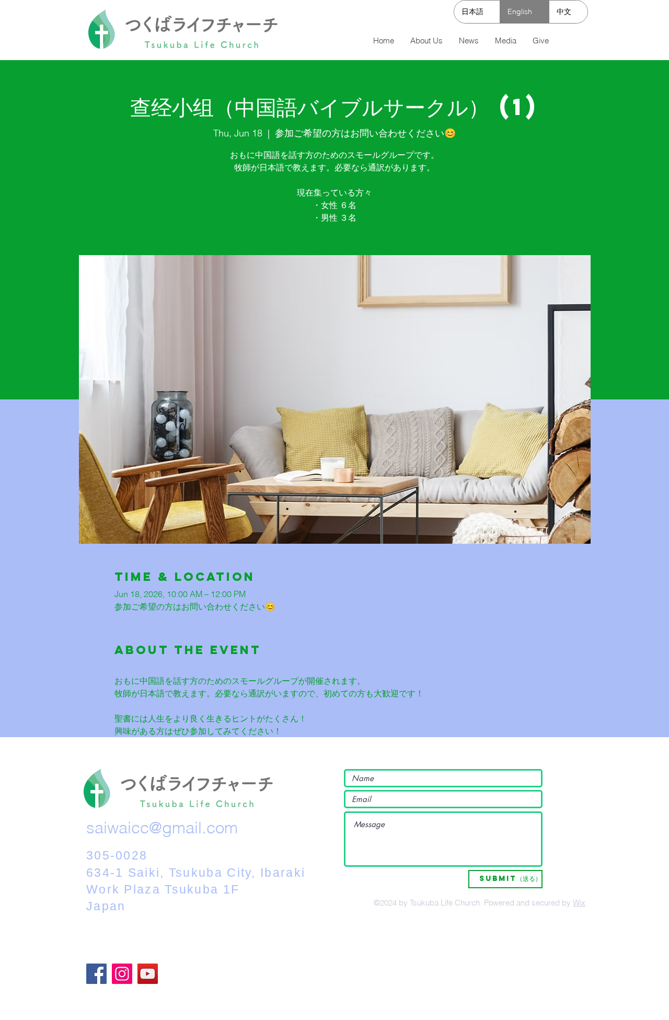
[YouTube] (147, 974)
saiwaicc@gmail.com (162, 828)
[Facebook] (96, 974)
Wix (579, 903)
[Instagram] (122, 974)
